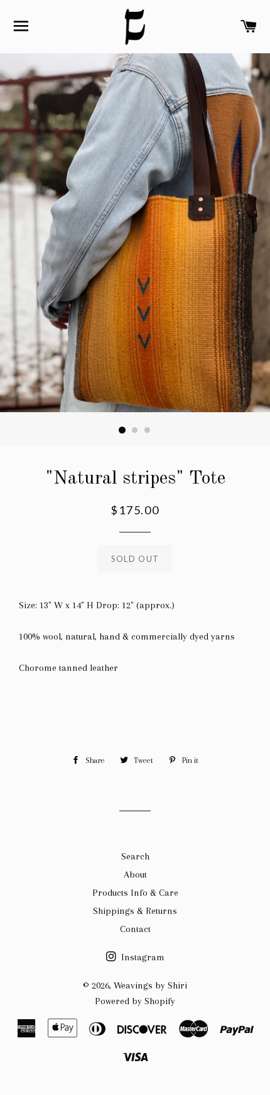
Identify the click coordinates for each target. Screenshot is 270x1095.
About (135, 874)
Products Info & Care (135, 892)
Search (135, 856)
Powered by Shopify (135, 1001)
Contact (135, 929)
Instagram (142, 957)
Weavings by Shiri (150, 985)
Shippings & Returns (135, 910)
